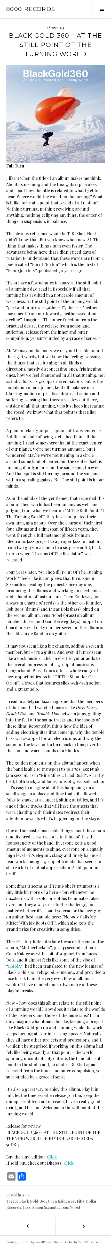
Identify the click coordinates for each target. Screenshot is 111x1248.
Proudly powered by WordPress (28, 1242)
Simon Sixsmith (45, 1207)
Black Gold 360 (32, 1201)
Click (52, 1157)
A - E (26, 1195)
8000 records (30, 9)
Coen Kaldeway (61, 1201)
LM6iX (14, 966)
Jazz (26, 1207)
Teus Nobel (70, 1207)
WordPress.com (89, 1242)
